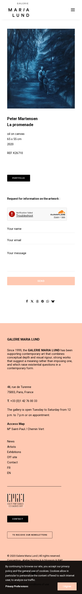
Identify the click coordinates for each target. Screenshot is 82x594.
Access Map (16, 424)
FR (9, 468)
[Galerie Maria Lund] (18, 10)
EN (9, 473)
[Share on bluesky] (53, 301)
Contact (12, 462)
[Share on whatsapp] (47, 301)
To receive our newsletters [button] (29, 535)
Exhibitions (14, 452)
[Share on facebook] (27, 301)
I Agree (67, 586)
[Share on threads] (37, 301)
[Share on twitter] (32, 301)
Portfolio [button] (18, 178)
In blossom (48, 560)
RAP (60, 560)
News (11, 441)
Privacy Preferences (16, 586)
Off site (12, 457)
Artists (11, 447)
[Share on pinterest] (42, 301)
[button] (73, 10)
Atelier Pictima (30, 560)
